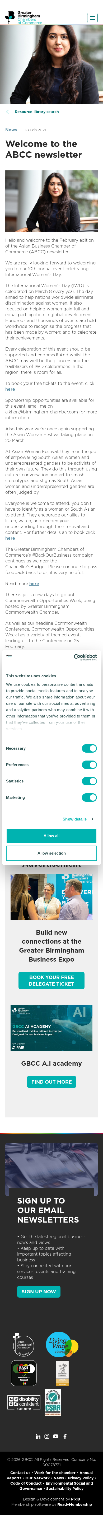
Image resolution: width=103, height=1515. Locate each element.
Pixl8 (75, 1499)
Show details (75, 819)
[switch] (89, 765)
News (11, 129)
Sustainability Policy (64, 1488)
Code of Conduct (26, 1483)
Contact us (20, 1473)
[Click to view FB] (65, 1436)
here (10, 389)
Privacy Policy (80, 1478)
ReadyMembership (74, 1504)
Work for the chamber (55, 1473)
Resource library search (37, 112)
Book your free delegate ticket (51, 981)
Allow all (51, 835)
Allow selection (52, 853)
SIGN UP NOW (39, 1291)
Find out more (51, 1082)
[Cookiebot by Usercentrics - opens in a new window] (74, 657)
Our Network (37, 1478)
